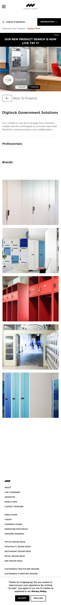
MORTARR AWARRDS (14, 534)
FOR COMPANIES (12, 492)
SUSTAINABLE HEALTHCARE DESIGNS (22, 569)
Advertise (10, 497)
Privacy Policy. (39, 591)
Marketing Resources (16, 529)
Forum (8, 519)
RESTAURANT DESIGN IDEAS (18, 551)
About (8, 487)
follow (22, 87)
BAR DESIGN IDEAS (13, 561)
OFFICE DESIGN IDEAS (15, 542)
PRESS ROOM (11, 515)
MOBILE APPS (11, 502)
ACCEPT (22, 598)
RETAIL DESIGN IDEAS (15, 556)
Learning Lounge (13, 524)
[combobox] (49, 22)
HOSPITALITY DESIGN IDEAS (18, 547)
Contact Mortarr (14, 507)
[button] (3, 6)
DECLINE (38, 598)
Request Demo (33, 28)
